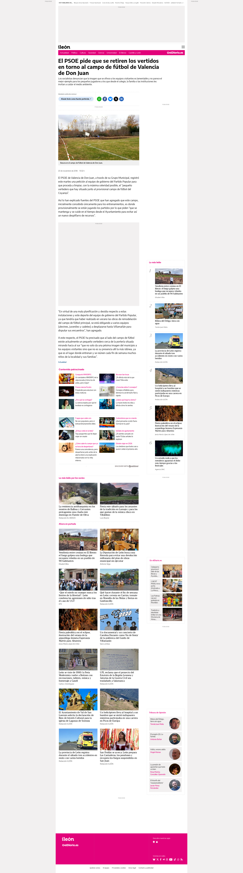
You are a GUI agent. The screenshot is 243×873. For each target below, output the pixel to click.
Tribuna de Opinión (157, 712)
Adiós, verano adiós (157, 749)
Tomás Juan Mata (161, 327)
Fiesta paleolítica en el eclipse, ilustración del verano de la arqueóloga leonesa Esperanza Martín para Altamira (74, 636)
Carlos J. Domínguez (66, 684)
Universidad (112, 53)
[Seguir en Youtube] (171, 859)
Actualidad (64, 53)
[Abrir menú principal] (183, 47)
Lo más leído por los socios (72, 478)
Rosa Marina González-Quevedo (157, 773)
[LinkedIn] (121, 99)
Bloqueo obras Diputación (81, 3)
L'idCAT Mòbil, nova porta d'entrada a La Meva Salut (155, 586)
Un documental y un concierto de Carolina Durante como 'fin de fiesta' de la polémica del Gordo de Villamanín (119, 636)
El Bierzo (122, 53)
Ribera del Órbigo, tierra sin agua (167, 322)
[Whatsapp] (99, 99)
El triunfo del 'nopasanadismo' (156, 781)
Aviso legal (132, 868)
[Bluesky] (110, 99)
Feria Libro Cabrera (145, 3)
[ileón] (76, 839)
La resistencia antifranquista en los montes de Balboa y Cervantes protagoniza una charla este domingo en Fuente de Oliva (77, 510)
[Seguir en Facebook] (160, 859)
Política (74, 53)
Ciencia (101, 53)
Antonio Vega (105, 564)
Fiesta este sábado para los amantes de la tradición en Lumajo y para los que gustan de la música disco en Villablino (118, 510)
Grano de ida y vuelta (108, 3)
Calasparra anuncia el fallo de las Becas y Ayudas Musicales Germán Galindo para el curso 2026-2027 (156, 571)
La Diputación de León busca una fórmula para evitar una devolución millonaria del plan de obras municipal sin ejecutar (118, 556)
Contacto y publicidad (146, 868)
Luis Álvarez (104, 518)
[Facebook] (105, 99)
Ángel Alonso (155, 752)
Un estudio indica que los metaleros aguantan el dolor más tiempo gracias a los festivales (167, 462)
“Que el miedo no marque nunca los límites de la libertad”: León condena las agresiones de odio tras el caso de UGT (78, 596)
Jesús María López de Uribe (69, 644)
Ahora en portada (67, 524)
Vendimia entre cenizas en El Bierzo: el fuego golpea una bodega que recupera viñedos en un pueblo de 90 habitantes (78, 556)
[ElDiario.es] (175, 53)
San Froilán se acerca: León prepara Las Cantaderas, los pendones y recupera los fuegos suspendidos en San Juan (118, 756)
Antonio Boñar (156, 739)
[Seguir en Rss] (182, 859)
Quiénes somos (95, 868)
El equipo (106, 868)
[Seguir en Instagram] (167, 859)
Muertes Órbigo (119, 3)
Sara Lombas (105, 644)
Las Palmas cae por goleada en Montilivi (155, 599)
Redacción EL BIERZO (67, 518)
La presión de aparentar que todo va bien (157, 767)
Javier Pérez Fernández (154, 787)
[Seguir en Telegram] (164, 859)
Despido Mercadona (157, 3)
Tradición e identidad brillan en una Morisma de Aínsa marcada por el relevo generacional (156, 614)
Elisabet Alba (64, 564)
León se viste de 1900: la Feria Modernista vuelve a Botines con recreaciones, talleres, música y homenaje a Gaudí (76, 676)
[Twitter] (116, 99)
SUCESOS (167, 3)
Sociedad (92, 53)
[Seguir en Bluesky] (154, 859)
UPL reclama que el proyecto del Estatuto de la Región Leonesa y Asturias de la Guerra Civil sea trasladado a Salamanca (117, 676)
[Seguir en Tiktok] (175, 859)
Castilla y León (135, 53)
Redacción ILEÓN (106, 604)
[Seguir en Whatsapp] (178, 859)
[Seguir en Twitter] (157, 859)
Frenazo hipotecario (95, 3)
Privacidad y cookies (119, 868)
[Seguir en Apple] (157, 842)
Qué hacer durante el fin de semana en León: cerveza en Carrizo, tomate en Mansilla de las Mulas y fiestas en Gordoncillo (119, 596)
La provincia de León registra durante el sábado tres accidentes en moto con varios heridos (78, 755)
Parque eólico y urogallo (132, 3)
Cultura (83, 53)
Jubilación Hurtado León (177, 3)
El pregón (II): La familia (156, 735)
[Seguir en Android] (154, 842)
